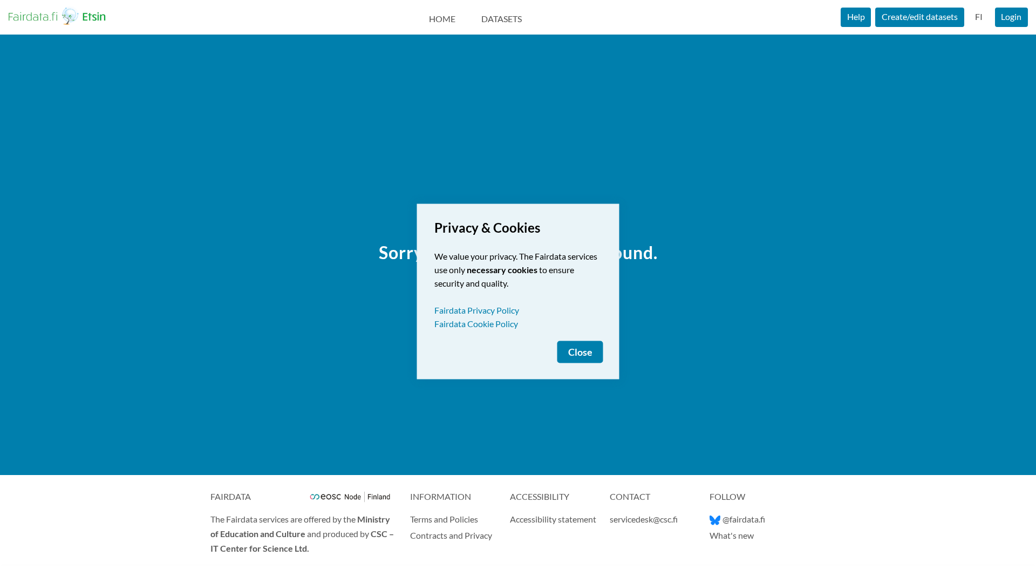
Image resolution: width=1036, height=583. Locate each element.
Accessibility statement (553, 519)
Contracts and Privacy (451, 535)
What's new (732, 535)
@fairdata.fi (744, 519)
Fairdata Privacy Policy (476, 310)
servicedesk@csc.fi (644, 519)
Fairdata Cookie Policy (476, 323)
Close (580, 352)
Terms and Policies (444, 519)
